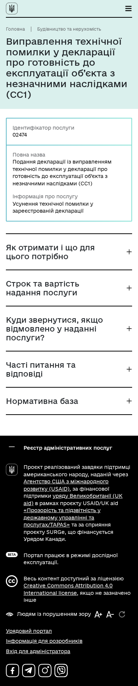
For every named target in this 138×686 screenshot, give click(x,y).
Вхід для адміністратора (38, 651)
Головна (15, 29)
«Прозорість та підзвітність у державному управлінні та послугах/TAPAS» (62, 517)
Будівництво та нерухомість (69, 29)
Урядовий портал (29, 631)
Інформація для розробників (44, 641)
